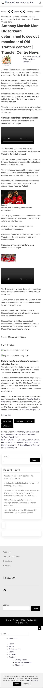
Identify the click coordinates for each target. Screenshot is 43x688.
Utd (17, 437)
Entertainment (15, 649)
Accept (16, 684)
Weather (6, 552)
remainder (31, 434)
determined (6, 434)
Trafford (4, 437)
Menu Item (13, 638)
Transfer (12, 437)
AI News (12, 654)
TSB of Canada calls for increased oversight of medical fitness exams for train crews (20, 503)
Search (6, 456)
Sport (16, 12)
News (24, 434)
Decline (26, 684)
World (11, 646)
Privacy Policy (21, 660)
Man (13, 434)
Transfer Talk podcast (31, 410)
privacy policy (33, 680)
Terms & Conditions (11, 556)
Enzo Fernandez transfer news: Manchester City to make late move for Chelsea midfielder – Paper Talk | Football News (22, 493)
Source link (6, 415)
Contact (6, 565)
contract (35, 432)
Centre (28, 432)
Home (3, 12)
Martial (18, 434)
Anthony (21, 432)
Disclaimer (7, 561)
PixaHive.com (21, 623)
